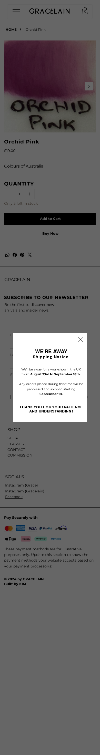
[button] (80, 340)
